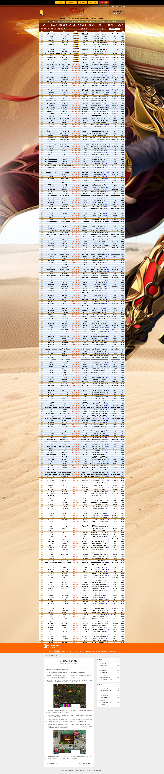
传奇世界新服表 (112, 651)
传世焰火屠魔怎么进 (103, 672)
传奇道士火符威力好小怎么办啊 (105, 702)
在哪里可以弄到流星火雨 (53, 763)
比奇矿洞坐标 (101, 667)
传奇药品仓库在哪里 (103, 663)
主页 (46, 651)
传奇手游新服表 (96, 651)
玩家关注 (51, 651)
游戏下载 (69, 651)
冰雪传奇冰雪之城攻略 (103, 695)
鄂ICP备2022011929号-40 (98, 770)
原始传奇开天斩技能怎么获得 (104, 697)
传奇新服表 (88, 651)
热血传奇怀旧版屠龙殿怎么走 (104, 670)
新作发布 (57, 651)
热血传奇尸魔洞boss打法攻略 (104, 704)
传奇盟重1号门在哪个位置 (104, 665)
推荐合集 (63, 651)
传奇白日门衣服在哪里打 (87, 763)
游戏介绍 (82, 651)
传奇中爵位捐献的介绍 (103, 688)
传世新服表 (104, 651)
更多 (118, 659)
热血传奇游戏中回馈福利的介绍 (105, 690)
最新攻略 (75, 651)
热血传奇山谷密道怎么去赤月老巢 (105, 679)
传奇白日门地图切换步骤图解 (104, 677)
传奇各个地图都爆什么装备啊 (104, 675)
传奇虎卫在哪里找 (102, 700)
